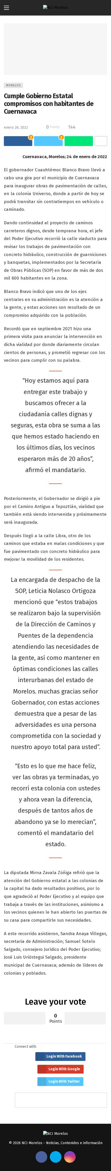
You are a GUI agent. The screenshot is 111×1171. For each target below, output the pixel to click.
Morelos (13, 85)
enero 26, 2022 (16, 127)
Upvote (24, 1018)
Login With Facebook (64, 1056)
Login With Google (64, 1069)
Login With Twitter (64, 1081)
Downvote (85, 1018)
